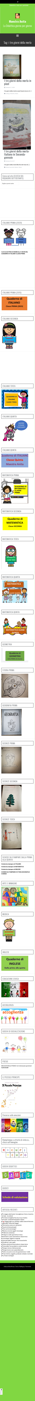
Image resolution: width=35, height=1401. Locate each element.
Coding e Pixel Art (10, 93)
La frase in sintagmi (8, 1255)
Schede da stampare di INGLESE (10, 869)
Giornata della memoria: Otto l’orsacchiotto (15, 1240)
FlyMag (21, 1266)
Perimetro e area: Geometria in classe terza (15, 1236)
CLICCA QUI (4, 1067)
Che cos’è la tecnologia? (9, 1229)
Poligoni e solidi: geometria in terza (12, 1234)
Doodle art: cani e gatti (9, 1242)
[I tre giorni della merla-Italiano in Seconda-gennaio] (17, 124)
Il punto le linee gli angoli (9, 1227)
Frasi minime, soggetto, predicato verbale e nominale (18, 1254)
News (16, 93)
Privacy (1, 1392)
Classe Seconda (9, 167)
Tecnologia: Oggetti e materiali (11, 1238)
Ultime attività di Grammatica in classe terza (15, 1244)
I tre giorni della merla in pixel (17, 82)
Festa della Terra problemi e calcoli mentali (15, 1246)
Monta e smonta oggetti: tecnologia (13, 1231)
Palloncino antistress (9, 1233)
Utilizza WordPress (9, 1266)
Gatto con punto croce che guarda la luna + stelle (16, 1252)
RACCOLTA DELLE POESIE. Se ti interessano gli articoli (16, 1066)
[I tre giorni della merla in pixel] (12, 66)
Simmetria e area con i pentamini (18, 5)
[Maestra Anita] (17, 16)
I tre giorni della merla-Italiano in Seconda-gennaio (16, 154)
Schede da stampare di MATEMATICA (12, 866)
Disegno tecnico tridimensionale (12, 1248)
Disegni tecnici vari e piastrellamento (13, 1250)
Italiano (16, 167)
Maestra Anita (17, 21)
